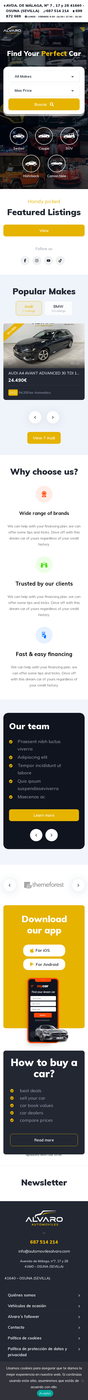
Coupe (44, 148)
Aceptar (45, 1393)
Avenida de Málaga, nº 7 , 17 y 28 (32, 1272)
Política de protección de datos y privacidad (37, 1351)
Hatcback (31, 176)
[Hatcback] (31, 163)
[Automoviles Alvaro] (12, 30)
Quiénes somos (22, 1295)
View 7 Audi (44, 438)
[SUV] (69, 136)
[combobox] (44, 76)
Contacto (16, 1327)
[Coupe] (44, 136)
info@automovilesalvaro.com (44, 1251)
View (44, 230)
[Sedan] (19, 136)
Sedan (18, 148)
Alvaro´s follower (23, 1316)
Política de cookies (25, 1338)
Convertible (56, 176)
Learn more (44, 815)
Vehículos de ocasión (27, 1305)
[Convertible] (56, 163)
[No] (82, 1381)
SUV (69, 148)
